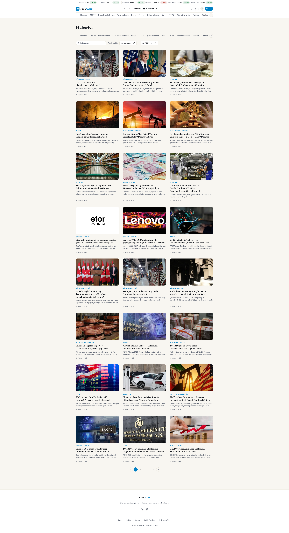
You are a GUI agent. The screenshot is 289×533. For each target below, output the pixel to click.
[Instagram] (147, 509)
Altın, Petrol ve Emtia (120, 15)
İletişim (128, 520)
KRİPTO (93, 15)
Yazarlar (137, 9)
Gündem (205, 15)
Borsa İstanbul (104, 15)
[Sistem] (202, 8)
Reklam (137, 520)
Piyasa (141, 15)
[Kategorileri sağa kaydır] (211, 15)
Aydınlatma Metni (165, 520)
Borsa (164, 15)
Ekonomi (83, 15)
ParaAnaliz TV (151, 9)
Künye (120, 520)
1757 (153, 469)
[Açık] (195, 8)
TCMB (171, 15)
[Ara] (191, 9)
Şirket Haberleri (153, 15)
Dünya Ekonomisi (183, 15)
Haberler (127, 9)
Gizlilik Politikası (149, 520)
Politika (196, 15)
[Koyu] (198, 8)
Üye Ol (209, 9)
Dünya (133, 15)
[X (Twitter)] (142, 509)
